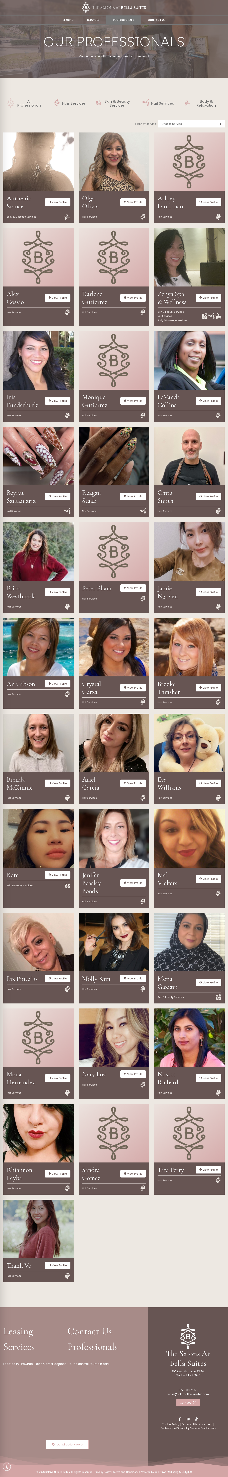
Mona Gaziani (168, 983)
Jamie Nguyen (168, 592)
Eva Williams (169, 783)
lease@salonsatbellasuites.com (188, 1394)
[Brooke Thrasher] (189, 647)
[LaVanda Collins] (189, 360)
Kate (13, 875)
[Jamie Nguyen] (189, 551)
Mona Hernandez (21, 1078)
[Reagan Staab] (114, 456)
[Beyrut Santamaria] (38, 456)
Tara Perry (171, 1170)
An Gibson (21, 684)
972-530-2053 (188, 1390)
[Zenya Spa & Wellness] (189, 257)
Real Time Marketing (166, 1472)
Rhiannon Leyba (19, 1174)
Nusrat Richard (168, 1078)
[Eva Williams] (189, 742)
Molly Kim (96, 979)
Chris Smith (165, 497)
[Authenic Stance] (38, 161)
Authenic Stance (19, 202)
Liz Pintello (22, 979)
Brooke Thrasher (169, 688)
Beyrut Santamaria (21, 497)
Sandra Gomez (91, 1174)
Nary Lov (94, 1074)
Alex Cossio (15, 298)
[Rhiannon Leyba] (38, 1133)
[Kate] (38, 838)
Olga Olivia (90, 202)
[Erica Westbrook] (38, 551)
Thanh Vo (19, 1265)
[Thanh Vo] (38, 1228)
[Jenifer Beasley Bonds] (114, 838)
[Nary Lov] (114, 1037)
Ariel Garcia (90, 783)
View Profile (59, 202)
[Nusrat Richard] (189, 1037)
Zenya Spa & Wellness (172, 298)
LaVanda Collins (169, 401)
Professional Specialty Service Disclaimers (188, 1428)
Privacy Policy (103, 1472)
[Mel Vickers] (189, 838)
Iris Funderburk (22, 401)
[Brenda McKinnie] (38, 742)
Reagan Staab (91, 497)
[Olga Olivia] (114, 161)
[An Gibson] (38, 647)
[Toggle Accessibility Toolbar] (7, 1466)
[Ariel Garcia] (114, 742)
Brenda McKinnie (20, 783)
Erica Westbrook (21, 592)
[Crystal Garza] (114, 647)
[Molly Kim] (114, 942)
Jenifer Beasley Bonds (91, 883)
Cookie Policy (170, 1424)
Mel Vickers (167, 879)
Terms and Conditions (126, 1472)
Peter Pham (96, 588)
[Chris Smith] (189, 456)
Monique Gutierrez (94, 401)
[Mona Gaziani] (189, 942)
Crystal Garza (91, 688)
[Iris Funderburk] (38, 360)
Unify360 (187, 1472)
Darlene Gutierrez (94, 298)
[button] (191, 123)
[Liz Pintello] (38, 942)
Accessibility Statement (197, 1424)
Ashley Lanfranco (170, 202)
